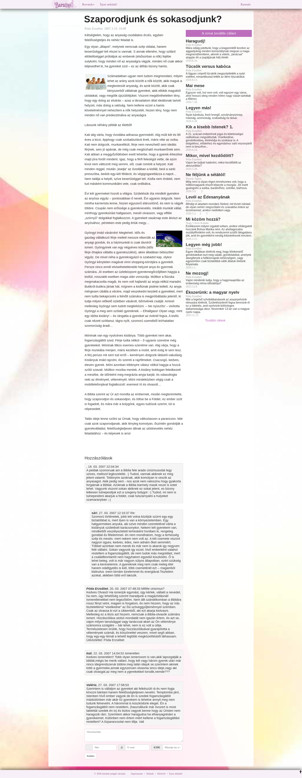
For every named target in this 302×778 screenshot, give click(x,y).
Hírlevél (161, 773)
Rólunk (150, 773)
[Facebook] (186, 773)
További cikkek (215, 320)
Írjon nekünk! (108, 4)
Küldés (90, 756)
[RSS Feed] (202, 773)
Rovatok (87, 4)
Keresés (246, 4)
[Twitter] (197, 773)
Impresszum (137, 773)
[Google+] (192, 773)
